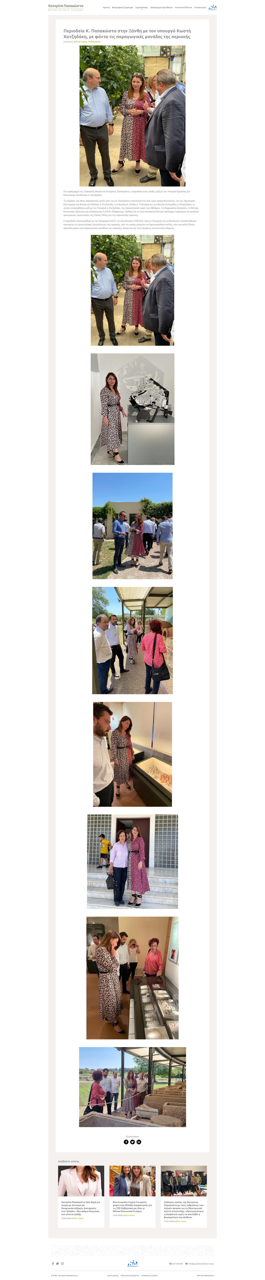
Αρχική (106, 7)
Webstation (208, 1275)
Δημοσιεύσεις (141, 7)
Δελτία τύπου (80, 41)
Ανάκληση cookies (149, 1275)
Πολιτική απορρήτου (130, 1275)
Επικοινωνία (200, 7)
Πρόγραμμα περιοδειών (161, 7)
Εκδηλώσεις (94, 41)
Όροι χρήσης (113, 1275)
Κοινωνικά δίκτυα (183, 7)
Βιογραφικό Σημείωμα (122, 7)
